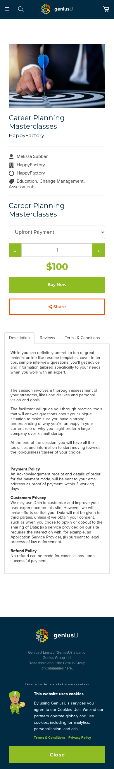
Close (57, 755)
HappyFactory (26, 135)
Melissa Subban (33, 156)
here (68, 668)
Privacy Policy (79, 738)
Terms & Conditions (49, 738)
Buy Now (57, 284)
